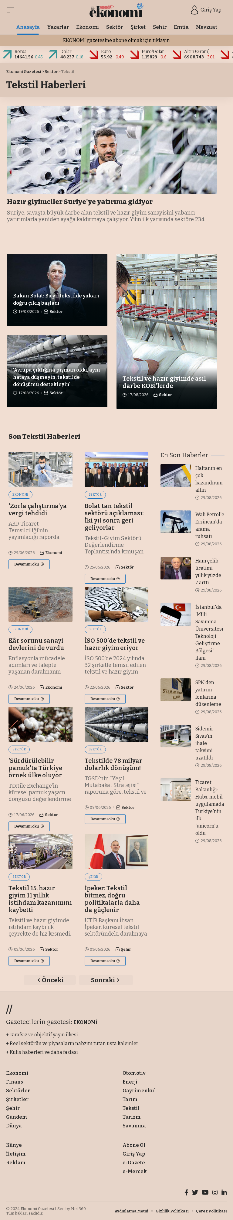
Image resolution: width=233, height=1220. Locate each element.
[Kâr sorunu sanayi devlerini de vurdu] (40, 604)
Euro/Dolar (153, 51)
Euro (106, 51)
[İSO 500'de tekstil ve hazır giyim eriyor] (117, 604)
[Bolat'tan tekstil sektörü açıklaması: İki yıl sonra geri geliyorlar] (117, 469)
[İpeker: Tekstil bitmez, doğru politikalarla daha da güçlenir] (117, 851)
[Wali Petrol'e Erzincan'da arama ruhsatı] (175, 521)
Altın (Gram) (197, 51)
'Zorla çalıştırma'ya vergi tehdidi (37, 509)
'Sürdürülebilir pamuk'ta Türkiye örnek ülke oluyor (35, 768)
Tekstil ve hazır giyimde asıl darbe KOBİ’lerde (164, 382)
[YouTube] (205, 1193)
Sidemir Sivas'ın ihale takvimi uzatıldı (204, 743)
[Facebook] (186, 1193)
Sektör (51, 71)
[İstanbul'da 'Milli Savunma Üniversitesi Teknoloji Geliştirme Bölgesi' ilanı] (175, 614)
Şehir (94, 877)
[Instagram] (215, 1193)
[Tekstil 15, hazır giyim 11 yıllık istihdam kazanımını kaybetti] (40, 851)
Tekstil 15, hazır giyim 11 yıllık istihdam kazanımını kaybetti (40, 898)
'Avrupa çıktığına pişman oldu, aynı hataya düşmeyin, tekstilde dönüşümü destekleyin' (56, 377)
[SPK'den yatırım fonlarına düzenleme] (175, 689)
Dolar (66, 51)
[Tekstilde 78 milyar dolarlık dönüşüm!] (117, 724)
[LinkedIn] (224, 1193)
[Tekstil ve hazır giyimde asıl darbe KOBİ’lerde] (166, 331)
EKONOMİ (85, 1022)
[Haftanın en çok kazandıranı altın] (175, 475)
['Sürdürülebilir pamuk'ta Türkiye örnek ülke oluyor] (40, 724)
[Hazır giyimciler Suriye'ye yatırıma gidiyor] (112, 150)
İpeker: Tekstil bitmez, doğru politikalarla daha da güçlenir (112, 898)
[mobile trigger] (12, 10)
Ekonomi (20, 495)
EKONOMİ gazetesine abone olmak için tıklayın (116, 40)
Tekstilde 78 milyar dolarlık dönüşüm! (113, 764)
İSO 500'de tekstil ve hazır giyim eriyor (115, 644)
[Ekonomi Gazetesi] (116, 10)
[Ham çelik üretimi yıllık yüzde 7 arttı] (175, 568)
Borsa (20, 51)
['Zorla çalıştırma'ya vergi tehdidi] (40, 469)
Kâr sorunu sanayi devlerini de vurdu (36, 644)
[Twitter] (195, 1193)
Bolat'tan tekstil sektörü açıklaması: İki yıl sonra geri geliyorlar (114, 516)
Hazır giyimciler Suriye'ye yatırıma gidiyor (80, 202)
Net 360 (78, 1208)
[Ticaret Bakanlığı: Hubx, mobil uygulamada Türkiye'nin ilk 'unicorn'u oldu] (175, 789)
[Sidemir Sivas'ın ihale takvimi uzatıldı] (175, 736)
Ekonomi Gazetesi (37, 1208)
